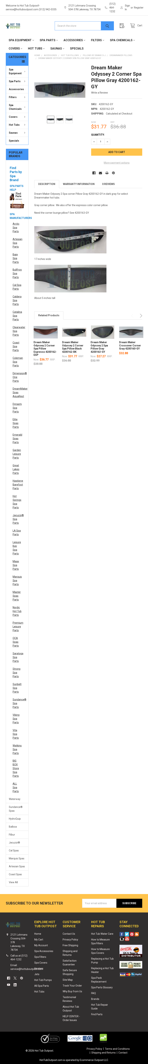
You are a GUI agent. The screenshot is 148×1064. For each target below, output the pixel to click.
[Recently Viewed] (123, 25)
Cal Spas (14, 850)
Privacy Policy (70, 939)
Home (37, 933)
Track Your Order (72, 985)
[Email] (100, 173)
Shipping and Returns (103, 1052)
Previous (133, 316)
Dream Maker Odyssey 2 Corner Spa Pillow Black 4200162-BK (72, 347)
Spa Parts (47, 40)
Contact (122, 1052)
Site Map (68, 979)
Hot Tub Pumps (43, 980)
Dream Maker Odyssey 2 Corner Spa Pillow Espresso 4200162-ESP (45, 348)
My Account (41, 945)
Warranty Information (79, 184)
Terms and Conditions (117, 1048)
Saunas (56, 48)
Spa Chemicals (121, 40)
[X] (15, 978)
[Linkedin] (15, 985)
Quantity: (98, 134)
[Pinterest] (113, 173)
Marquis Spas (16, 858)
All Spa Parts (41, 985)
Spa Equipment (20, 40)
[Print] (107, 173)
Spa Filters (40, 956)
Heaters (38, 968)
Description (46, 184)
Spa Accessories (43, 951)
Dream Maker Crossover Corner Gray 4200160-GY (130, 345)
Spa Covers (40, 962)
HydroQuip (15, 818)
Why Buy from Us (72, 991)
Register (138, 7)
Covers (14, 48)
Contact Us (69, 933)
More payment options (117, 162)
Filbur (12, 834)
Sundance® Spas (16, 809)
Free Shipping (70, 945)
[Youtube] (8, 985)
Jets (36, 974)
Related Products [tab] (48, 315)
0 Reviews (108, 184)
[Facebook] (94, 173)
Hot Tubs (35, 48)
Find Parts (97, 1014)
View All (13, 882)
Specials (77, 48)
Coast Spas (15, 874)
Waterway (14, 799)
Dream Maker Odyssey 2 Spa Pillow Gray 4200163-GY (99, 347)
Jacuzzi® (14, 842)
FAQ (93, 993)
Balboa (13, 826)
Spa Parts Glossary (102, 987)
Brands (95, 999)
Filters (96, 40)
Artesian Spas (17, 866)
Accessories (73, 40)
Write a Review (99, 92)
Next (140, 316)
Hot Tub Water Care (102, 933)
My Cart (38, 939)
